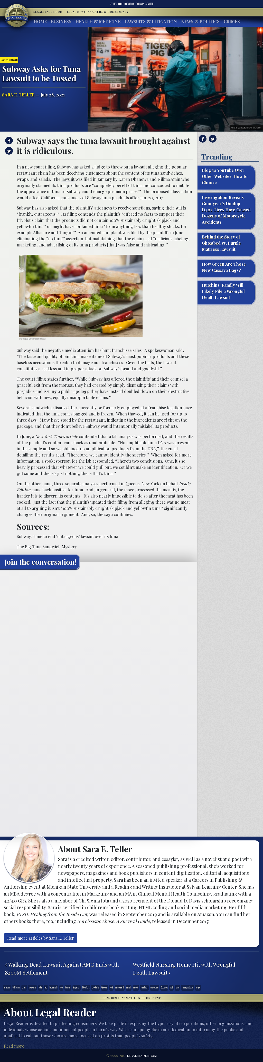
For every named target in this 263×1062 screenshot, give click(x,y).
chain (24, 987)
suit (171, 987)
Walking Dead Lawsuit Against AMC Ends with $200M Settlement (62, 968)
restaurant (119, 987)
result (128, 987)
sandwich (144, 987)
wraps (198, 987)
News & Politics (200, 21)
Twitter (144, 4)
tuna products (187, 987)
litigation (76, 987)
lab (46, 987)
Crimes (232, 21)
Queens (104, 987)
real (111, 987)
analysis (126, 436)
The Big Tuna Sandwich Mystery (47, 546)
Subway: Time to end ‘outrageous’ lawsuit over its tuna (67, 536)
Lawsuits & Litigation (151, 21)
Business (61, 21)
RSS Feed (113, 4)
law (61, 987)
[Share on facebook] (8, 140)
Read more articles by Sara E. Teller (40, 938)
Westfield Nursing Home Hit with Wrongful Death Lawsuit (184, 968)
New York (85, 987)
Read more (14, 1046)
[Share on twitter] (8, 151)
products (95, 987)
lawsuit (67, 179)
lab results (54, 987)
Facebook (126, 4)
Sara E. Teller (18, 94)
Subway (164, 987)
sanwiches (154, 987)
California (16, 987)
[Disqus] (98, 637)
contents (32, 987)
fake (40, 987)
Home (40, 21)
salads (135, 987)
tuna (177, 987)
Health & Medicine (98, 21)
